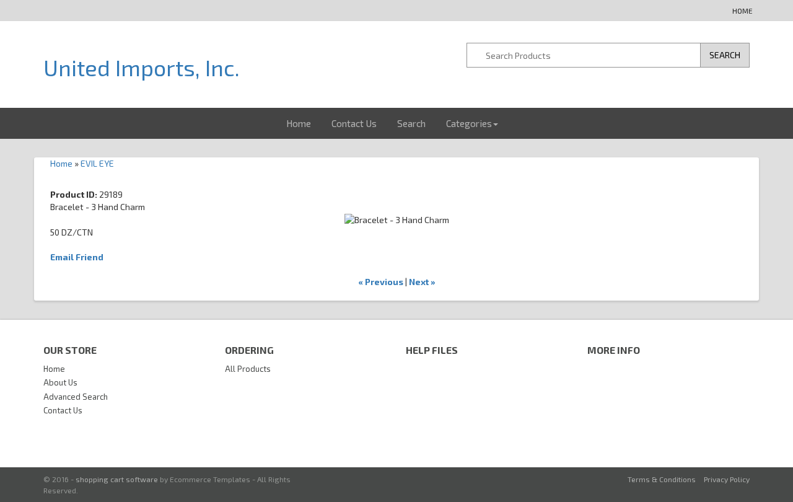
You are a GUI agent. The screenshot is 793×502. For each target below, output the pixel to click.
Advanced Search (75, 397)
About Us (60, 382)
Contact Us (354, 123)
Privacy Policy (727, 479)
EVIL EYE (97, 163)
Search (411, 123)
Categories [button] (469, 123)
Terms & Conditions (662, 479)
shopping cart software (117, 479)
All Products (248, 369)
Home (742, 10)
